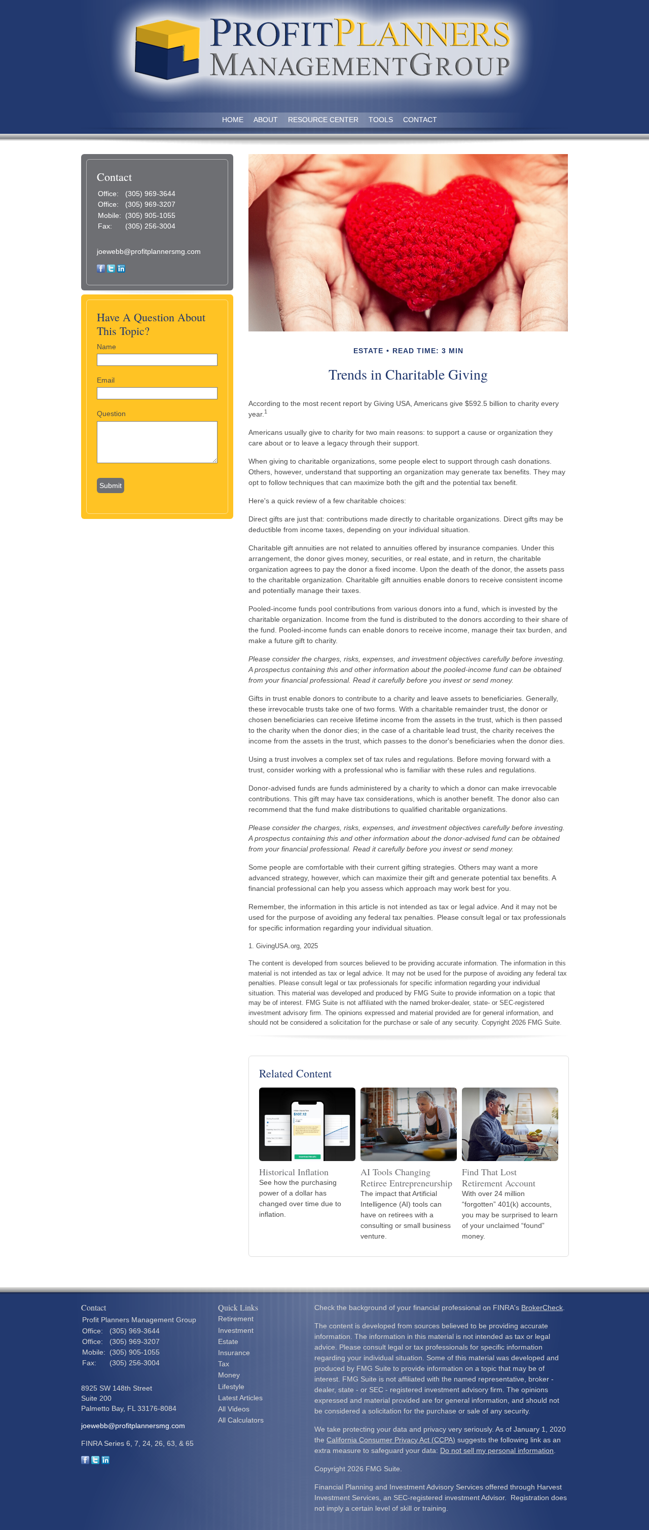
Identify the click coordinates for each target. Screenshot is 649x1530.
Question (111, 413)
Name (106, 347)
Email (106, 380)
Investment (236, 1330)
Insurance (234, 1353)
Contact (420, 120)
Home (232, 120)
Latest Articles (240, 1398)
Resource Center (323, 120)
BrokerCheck (542, 1307)
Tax (223, 1364)
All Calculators (241, 1420)
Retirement (236, 1319)
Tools (381, 120)
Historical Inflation (294, 1172)
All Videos (233, 1409)
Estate (228, 1341)
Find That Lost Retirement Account (498, 1177)
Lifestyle (231, 1387)
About (266, 120)
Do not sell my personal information (497, 1450)
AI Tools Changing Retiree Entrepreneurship (406, 1177)
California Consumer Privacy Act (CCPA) (391, 1440)
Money (229, 1375)
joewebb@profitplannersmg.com (149, 251)
